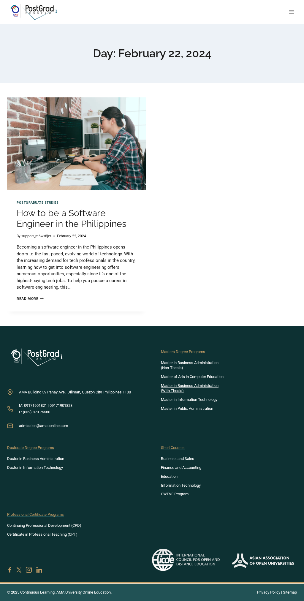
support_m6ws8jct (36, 236)
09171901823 (61, 405)
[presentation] (76, 143)
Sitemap (290, 592)
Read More (30, 299)
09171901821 (35, 405)
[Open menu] (291, 11)
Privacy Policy (268, 592)
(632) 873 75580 (36, 412)
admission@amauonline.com (43, 425)
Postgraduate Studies (38, 203)
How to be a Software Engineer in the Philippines (71, 218)
